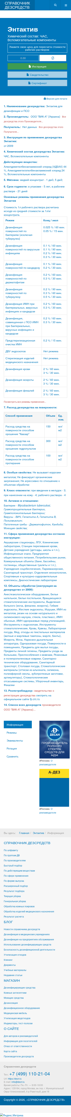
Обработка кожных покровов (19, 906)
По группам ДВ (12, 855)
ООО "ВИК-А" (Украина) (45, 116)
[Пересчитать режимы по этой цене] (52, 58)
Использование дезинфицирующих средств (27, 944)
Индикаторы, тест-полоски (18, 1023)
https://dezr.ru (15, 1078)
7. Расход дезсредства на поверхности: (30, 407)
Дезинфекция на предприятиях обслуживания (29, 939)
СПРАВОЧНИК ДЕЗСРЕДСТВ (27, 842)
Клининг (8, 959)
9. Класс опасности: (17, 490)
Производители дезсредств (19, 1056)
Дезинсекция (11, 1002)
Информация (15, 724)
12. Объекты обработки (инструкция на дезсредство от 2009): (30, 587)
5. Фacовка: (11, 180)
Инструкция (38, 66)
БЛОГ (8, 921)
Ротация (12, 748)
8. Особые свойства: (18, 472)
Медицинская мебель (15, 1013)
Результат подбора (14, 891)
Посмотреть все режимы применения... (25, 401)
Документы (10, 964)
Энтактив (38, 833)
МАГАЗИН (12, 980)
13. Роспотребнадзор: (18, 690)
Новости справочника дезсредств (22, 929)
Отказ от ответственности (18, 1046)
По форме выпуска (14, 880)
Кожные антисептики (15, 992)
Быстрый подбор (13, 865)
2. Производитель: (17, 116)
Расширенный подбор (16, 885)
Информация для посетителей (20, 1041)
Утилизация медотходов (17, 1018)
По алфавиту (11, 850)
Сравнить (12, 756)
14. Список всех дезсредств (22, 705)
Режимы (12, 732)
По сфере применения (16, 875)
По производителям (15, 860)
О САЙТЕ (11, 1028)
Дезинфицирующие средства (19, 987)
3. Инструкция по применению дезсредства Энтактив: (33, 139)
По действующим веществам (19, 870)
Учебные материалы (15, 969)
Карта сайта (10, 1051)
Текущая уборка (12, 896)
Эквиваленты (15, 740)
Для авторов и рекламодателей (21, 1035)
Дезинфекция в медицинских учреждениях (27, 934)
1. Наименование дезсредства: (25, 106)
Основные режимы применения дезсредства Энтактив (34, 198)
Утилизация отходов (15, 954)
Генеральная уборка (15, 901)
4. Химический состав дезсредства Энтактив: (34, 151)
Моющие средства (14, 997)
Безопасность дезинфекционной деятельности (29, 949)
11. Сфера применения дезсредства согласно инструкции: (34, 535)
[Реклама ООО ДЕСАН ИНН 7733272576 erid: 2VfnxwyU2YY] (54, 739)
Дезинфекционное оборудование (22, 1007)
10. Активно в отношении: (21, 500)
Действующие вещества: (20, 162)
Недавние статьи (13, 975)
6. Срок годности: (16, 186)
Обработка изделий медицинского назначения (29, 911)
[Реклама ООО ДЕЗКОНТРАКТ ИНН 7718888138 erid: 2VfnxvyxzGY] (54, 787)
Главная (24, 833)
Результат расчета (14, 916)
